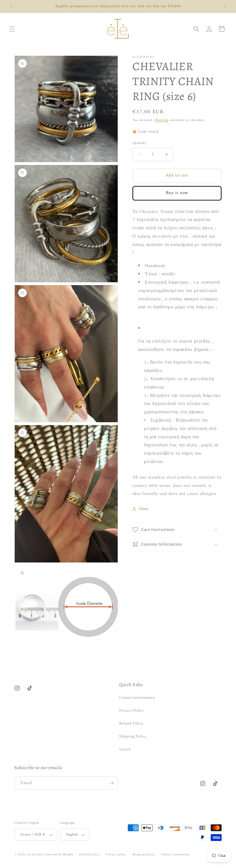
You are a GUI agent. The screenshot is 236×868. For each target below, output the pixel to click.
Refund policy (89, 854)
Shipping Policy (132, 736)
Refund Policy (131, 723)
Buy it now (177, 193)
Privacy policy (116, 854)
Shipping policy (143, 854)
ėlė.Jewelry (35, 854)
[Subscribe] (111, 783)
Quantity (139, 143)
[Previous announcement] (11, 6)
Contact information (137, 697)
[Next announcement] (224, 6)
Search (125, 749)
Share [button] (144, 508)
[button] (12, 29)
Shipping (161, 120)
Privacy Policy (131, 710)
